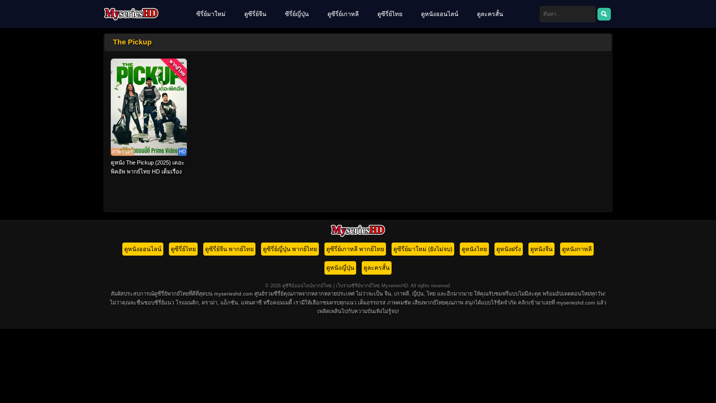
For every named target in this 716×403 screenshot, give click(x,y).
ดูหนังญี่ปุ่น (340, 268)
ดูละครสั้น (490, 14)
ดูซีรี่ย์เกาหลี (343, 14)
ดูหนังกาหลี (577, 249)
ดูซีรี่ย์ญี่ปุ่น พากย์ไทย (290, 249)
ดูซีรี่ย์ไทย (389, 14)
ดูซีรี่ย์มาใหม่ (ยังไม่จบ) (422, 249)
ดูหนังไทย (474, 249)
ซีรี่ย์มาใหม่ (211, 14)
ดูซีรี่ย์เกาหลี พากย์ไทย (355, 249)
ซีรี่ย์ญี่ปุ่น (297, 14)
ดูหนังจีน (541, 249)
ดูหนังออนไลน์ (439, 14)
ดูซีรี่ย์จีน (255, 14)
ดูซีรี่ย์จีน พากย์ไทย (229, 249)
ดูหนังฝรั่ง (508, 249)
